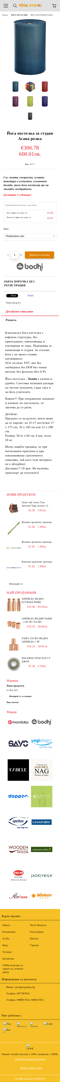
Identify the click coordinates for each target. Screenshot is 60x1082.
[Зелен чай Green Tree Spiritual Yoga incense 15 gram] (14, 508)
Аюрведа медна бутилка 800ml (33, 600)
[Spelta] (18, 823)
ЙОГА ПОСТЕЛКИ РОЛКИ (42, 15)
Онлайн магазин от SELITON (30, 1079)
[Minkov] (41, 896)
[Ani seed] (18, 896)
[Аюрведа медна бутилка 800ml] (14, 604)
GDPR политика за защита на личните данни (12, 968)
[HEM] (18, 876)
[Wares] (41, 797)
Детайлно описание (19, 311)
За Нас (6, 938)
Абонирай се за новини (20, 696)
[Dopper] (18, 797)
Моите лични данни (31, 1068)
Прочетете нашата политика (30, 1059)
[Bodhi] (41, 722)
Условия (6, 952)
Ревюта (11, 320)
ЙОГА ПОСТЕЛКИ (19, 15)
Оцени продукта (13, 303)
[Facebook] (6, 1006)
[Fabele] (18, 770)
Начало (5, 15)
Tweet (31, 295)
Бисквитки (8, 958)
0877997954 (23, 993)
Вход (5, 945)
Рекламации (9, 932)
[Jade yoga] (41, 876)
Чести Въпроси (38, 925)
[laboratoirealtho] (41, 850)
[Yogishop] (41, 744)
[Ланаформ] (41, 823)
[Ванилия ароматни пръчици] (14, 567)
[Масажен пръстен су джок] (14, 664)
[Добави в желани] (54, 246)
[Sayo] (18, 744)
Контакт (34, 938)
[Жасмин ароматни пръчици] (14, 528)
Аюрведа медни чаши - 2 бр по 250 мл (37, 620)
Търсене (34, 945)
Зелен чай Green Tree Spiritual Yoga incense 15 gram (35, 504)
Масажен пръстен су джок (36, 660)
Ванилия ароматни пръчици (37, 562)
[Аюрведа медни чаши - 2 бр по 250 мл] (14, 624)
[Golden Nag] (41, 770)
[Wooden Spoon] (18, 850)
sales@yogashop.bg (25, 987)
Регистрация (37, 932)
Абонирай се (16, 584)
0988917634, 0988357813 (30, 1000)
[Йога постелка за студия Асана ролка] (30, 76)
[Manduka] (18, 723)
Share (13, 296)
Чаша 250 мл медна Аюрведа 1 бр (35, 640)
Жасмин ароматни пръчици (37, 522)
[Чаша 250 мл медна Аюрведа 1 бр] (14, 644)
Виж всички (13, 702)
